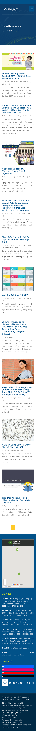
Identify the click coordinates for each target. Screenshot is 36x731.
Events (6, 82)
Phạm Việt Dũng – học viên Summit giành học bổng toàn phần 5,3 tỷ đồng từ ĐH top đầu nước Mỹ (17, 391)
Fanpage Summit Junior (12, 722)
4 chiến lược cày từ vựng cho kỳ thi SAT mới (16, 446)
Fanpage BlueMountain (12, 720)
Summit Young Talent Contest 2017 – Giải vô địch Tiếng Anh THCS (16, 76)
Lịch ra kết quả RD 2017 (15, 295)
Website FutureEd (9, 715)
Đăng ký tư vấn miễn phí (12, 703)
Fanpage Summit (9, 717)
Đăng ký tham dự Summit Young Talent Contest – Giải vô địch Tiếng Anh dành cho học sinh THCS (16, 109)
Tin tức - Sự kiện (16, 82)
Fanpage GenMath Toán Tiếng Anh (16, 725)
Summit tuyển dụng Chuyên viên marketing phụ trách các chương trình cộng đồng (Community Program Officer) (14, 328)
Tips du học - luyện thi (19, 450)
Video (4, 710)
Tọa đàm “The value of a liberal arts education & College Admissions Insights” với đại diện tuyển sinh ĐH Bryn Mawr (16, 205)
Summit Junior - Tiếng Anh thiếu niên (18, 116)
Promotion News (11, 248)
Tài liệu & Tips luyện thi (11, 713)
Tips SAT (7, 450)
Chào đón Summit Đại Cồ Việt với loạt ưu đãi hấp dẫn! (16, 239)
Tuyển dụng (8, 337)
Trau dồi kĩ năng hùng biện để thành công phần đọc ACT (16, 500)
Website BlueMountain (18, 710)
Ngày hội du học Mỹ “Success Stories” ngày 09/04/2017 (14, 171)
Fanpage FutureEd (10, 727)
